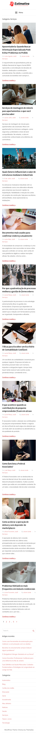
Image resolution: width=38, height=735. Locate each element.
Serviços (5, 59)
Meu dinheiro (6, 703)
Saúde (4, 711)
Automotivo (6, 680)
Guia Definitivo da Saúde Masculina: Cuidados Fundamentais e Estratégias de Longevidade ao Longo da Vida (18, 667)
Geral (4, 696)
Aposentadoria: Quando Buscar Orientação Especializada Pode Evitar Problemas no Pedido (16, 49)
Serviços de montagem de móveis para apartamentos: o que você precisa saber (17, 111)
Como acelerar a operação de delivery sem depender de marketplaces (15, 525)
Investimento (6, 700)
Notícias (5, 707)
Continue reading (8, 80)
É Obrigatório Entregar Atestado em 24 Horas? (18, 654)
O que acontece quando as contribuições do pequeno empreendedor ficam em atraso (17, 408)
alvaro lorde (25, 56)
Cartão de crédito (8, 688)
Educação (5, 692)
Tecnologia (6, 723)
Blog (3, 684)
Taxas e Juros (7, 719)
